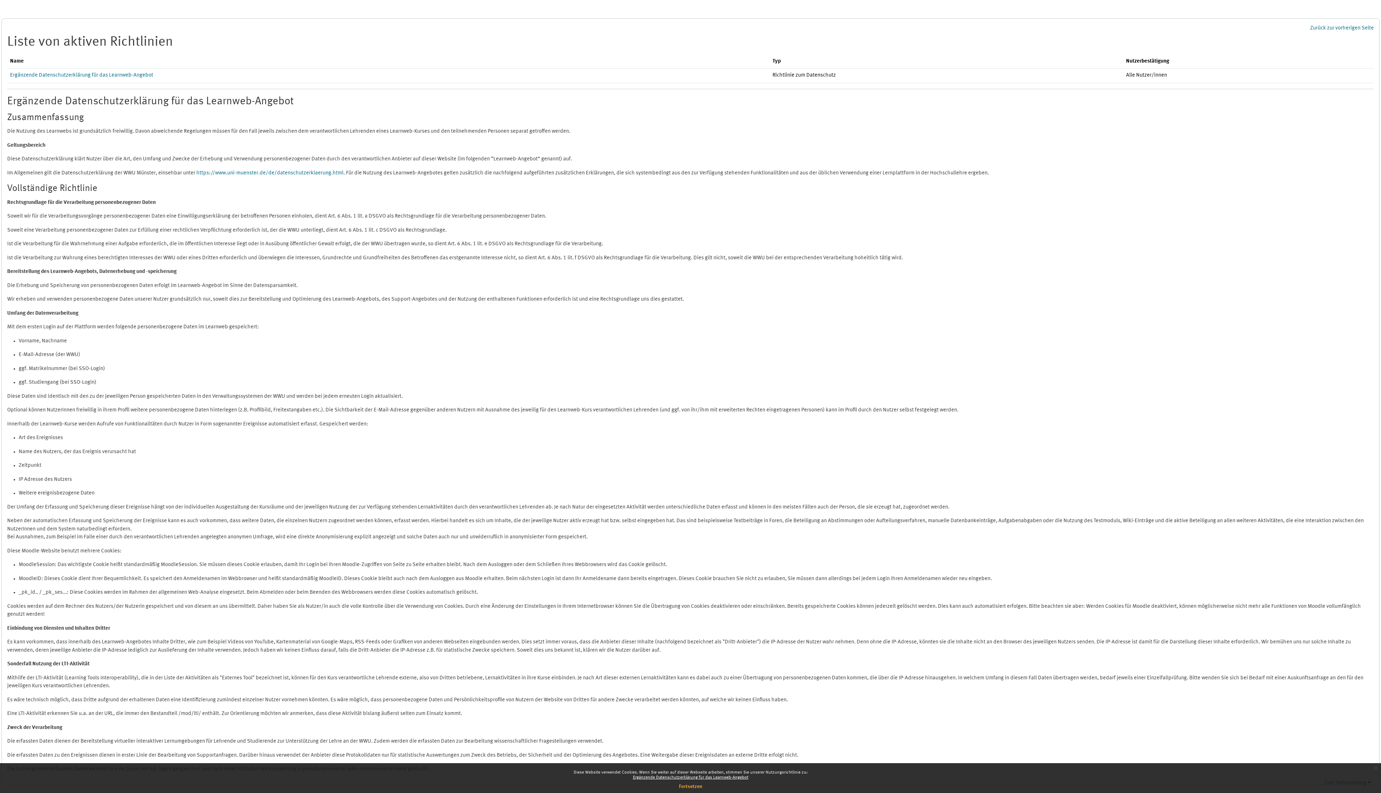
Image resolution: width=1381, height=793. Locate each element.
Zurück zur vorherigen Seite (1342, 28)
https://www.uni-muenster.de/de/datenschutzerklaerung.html (269, 173)
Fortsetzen (690, 786)
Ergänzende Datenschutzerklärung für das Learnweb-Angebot (690, 777)
